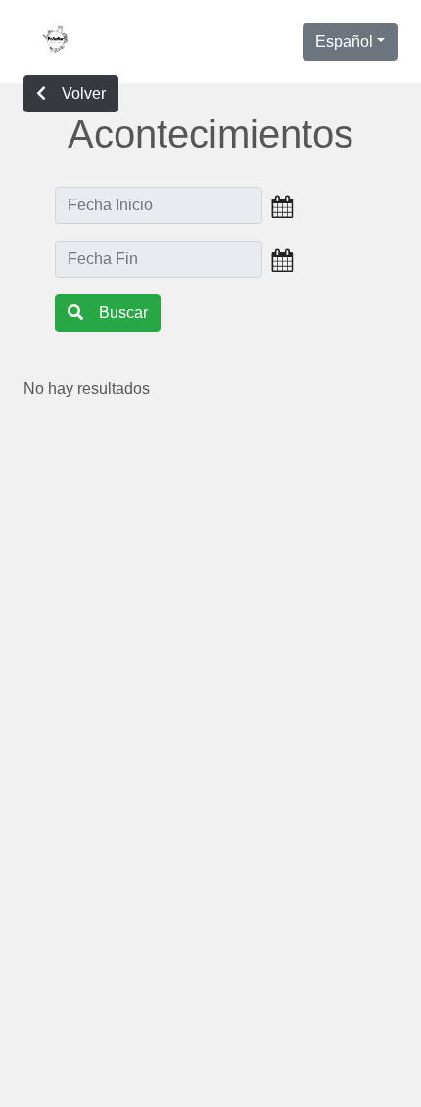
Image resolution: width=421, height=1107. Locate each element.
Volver (84, 93)
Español (344, 41)
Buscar (123, 312)
